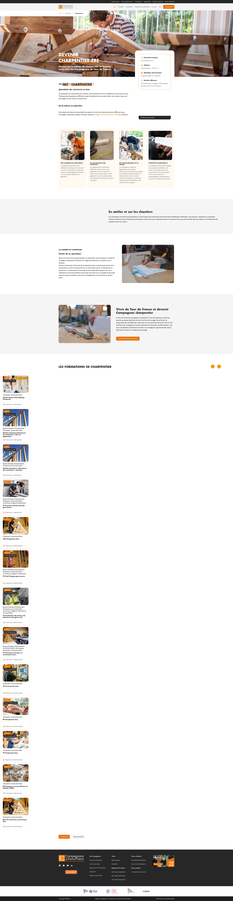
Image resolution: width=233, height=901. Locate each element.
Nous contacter (169, 1)
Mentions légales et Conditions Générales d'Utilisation (113, 899)
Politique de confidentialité (165, 899)
